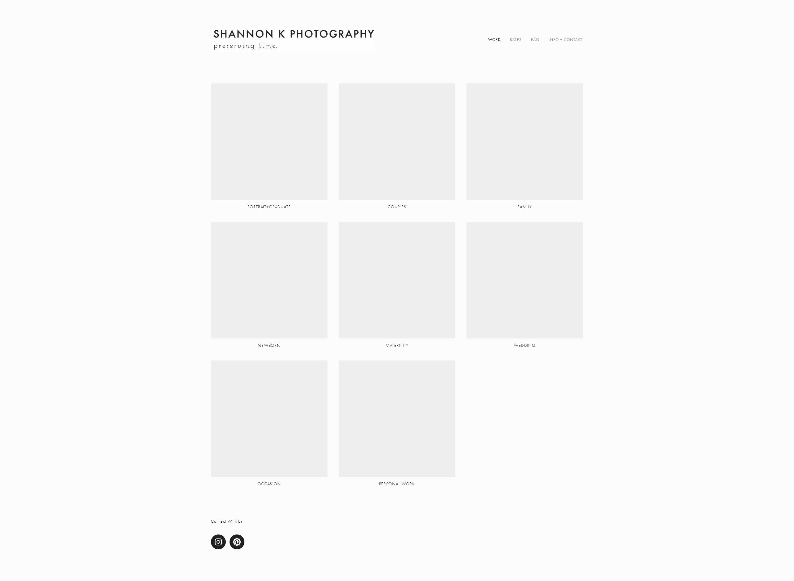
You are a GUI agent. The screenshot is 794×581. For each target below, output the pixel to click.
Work (494, 39)
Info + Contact (566, 39)
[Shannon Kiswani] (237, 541)
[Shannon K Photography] (218, 541)
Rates (516, 39)
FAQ (535, 39)
